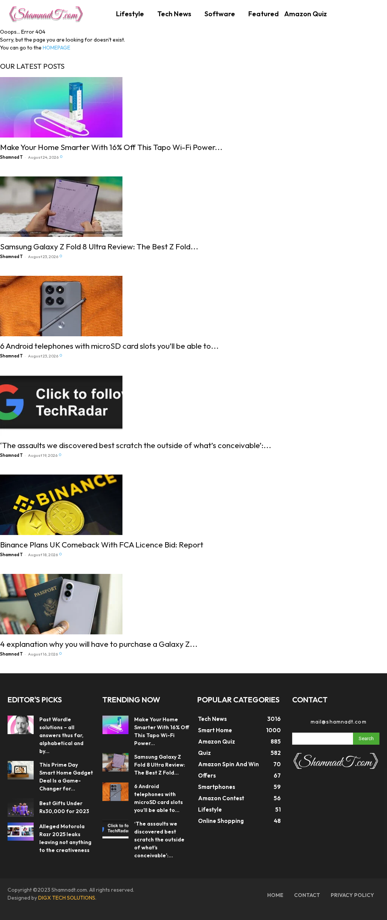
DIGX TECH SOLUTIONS (66, 897)
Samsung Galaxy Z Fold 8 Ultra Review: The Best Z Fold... (99, 246)
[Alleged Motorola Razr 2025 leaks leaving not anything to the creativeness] (21, 832)
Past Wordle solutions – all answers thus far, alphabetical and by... (61, 735)
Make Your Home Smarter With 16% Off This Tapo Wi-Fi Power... (111, 147)
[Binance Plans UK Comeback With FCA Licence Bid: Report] (101, 505)
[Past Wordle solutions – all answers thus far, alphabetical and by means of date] (21, 725)
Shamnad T (11, 157)
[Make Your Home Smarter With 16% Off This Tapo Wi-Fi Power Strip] (111, 107)
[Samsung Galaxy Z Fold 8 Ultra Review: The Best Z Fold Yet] (99, 206)
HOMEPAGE (56, 47)
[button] (370, 13)
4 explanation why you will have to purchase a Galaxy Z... (99, 644)
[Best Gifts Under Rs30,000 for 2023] (21, 807)
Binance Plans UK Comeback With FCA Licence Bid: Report (101, 544)
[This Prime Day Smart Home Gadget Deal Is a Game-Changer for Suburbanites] (21, 770)
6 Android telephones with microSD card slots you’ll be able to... (109, 346)
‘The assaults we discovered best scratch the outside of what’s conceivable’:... (135, 445)
